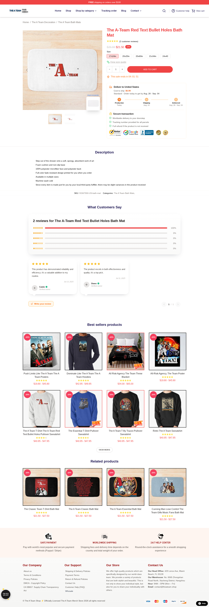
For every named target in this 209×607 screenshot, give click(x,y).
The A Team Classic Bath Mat (83, 509)
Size (109, 51)
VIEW (41, 367)
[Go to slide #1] (55, 119)
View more (104, 450)
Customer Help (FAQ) (75, 587)
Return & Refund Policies (76, 579)
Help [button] (204, 603)
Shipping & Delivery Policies (77, 571)
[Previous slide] (27, 70)
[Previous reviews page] (164, 304)
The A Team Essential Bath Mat (125, 509)
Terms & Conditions (32, 575)
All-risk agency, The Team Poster (167, 373)
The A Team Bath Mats (69, 22)
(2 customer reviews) (128, 41)
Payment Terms (72, 575)
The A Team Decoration (43, 22)
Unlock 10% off (6, 594)
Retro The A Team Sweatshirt (167, 431)
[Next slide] (98, 70)
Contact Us (70, 583)
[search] (164, 11)
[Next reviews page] (178, 304)
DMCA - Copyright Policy (35, 583)
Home (26, 22)
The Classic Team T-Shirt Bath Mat (41, 509)
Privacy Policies (31, 579)
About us (28, 571)
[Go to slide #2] (70, 119)
